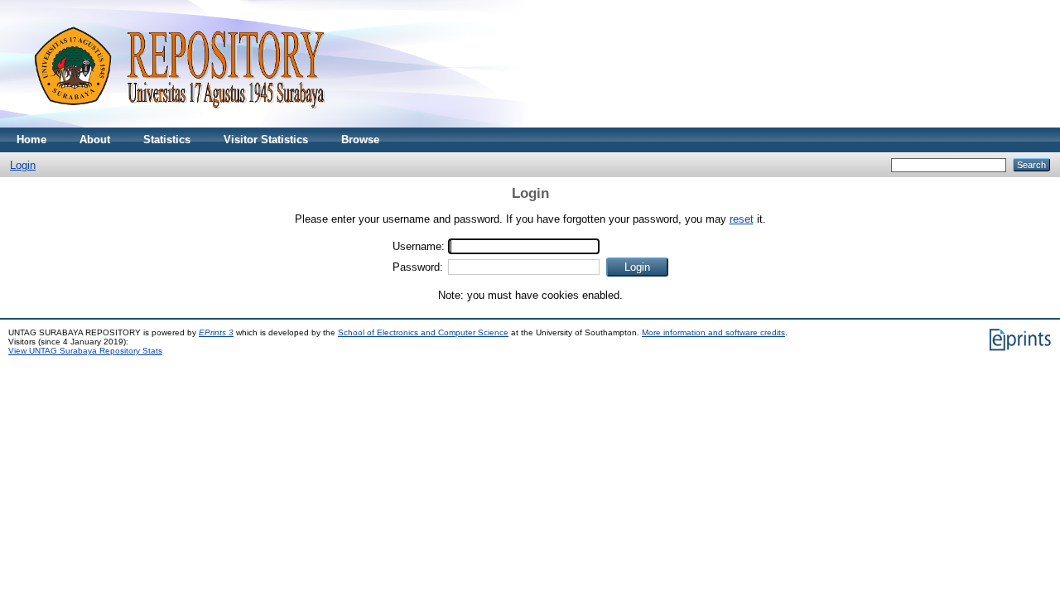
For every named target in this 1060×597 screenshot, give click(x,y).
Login (23, 165)
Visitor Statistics (266, 139)
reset (742, 219)
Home (31, 139)
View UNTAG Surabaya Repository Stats (85, 350)
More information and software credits (713, 332)
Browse (360, 139)
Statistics (166, 139)
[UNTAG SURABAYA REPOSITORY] (174, 124)
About (95, 139)
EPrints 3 (216, 332)
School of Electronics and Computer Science (423, 332)
